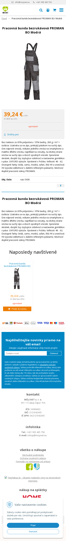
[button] (41, 10)
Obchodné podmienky (33, 455)
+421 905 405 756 (44, 2)
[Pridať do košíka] (17, 309)
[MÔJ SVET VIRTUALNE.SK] (37, 466)
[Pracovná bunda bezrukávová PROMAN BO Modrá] (33, 72)
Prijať (33, 525)
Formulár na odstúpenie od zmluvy (33, 461)
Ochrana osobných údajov (33, 458)
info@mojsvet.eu (22, 2)
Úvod (4, 18)
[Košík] (55, 10)
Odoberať (54, 353)
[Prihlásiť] (48, 10)
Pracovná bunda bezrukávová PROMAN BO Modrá (17, 266)
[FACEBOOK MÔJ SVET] (29, 466)
